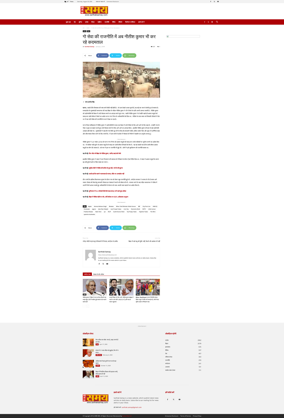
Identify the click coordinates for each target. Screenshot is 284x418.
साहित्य (100, 22)
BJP (139, 206)
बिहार (89, 31)
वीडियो (120, 22)
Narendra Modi (135, 209)
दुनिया (80, 22)
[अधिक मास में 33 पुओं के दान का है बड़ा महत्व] (88, 364)
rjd (105, 211)
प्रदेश (86, 22)
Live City (126, 209)
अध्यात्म (97, 365)
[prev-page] (84, 306)
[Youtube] (218, 1)
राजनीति (107, 22)
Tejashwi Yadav (143, 211)
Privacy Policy (197, 416)
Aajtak (90, 206)
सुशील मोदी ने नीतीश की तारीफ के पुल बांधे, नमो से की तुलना (106, 168)
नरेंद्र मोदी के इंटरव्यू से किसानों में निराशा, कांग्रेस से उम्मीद (100, 241)
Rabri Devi (98, 211)
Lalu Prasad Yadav (116, 209)
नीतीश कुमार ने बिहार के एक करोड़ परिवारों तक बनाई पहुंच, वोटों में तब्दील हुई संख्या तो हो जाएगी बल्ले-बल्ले (94, 299)
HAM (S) (155, 206)
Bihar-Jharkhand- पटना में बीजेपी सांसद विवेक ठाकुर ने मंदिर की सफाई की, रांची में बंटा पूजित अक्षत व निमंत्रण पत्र (147, 299)
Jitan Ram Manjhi (103, 209)
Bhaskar (111, 206)
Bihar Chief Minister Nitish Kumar (126, 206)
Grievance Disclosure (113, 1)
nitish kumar (152, 209)
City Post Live (146, 206)
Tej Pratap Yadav (132, 211)
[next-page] (87, 306)
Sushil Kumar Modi (118, 211)
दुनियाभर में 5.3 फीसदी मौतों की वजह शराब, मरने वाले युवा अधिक (107, 191)
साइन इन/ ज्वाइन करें (100, 1)
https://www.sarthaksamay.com (107, 255)
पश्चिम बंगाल (98, 355)
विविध (113, 22)
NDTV (144, 209)
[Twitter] (214, 1)
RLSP (109, 211)
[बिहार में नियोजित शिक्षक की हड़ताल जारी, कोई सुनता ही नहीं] (88, 374)
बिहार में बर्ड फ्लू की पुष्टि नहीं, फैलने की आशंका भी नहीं (144, 241)
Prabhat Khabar (88, 211)
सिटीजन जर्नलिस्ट (130, 22)
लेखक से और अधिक (98, 274)
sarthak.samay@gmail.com (132, 407)
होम (83, 28)
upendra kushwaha (89, 214)
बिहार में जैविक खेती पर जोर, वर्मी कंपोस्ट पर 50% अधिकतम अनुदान (108, 197)
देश (75, 22)
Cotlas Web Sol (126, 416)
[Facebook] (210, 1)
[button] (217, 22)
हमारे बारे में (141, 22)
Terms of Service (185, 416)
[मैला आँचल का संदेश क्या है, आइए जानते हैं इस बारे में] (88, 342)
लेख (97, 344)
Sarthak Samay (89, 46)
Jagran (94, 209)
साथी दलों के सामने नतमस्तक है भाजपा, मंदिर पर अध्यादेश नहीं (106, 174)
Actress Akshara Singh (100, 206)
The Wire (152, 211)
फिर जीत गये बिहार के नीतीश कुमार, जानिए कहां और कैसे (105, 153)
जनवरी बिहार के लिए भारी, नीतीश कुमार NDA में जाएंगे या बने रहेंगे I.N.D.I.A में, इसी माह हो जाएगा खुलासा (121, 299)
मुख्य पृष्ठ (68, 22)
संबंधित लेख (87, 274)
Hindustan (87, 209)
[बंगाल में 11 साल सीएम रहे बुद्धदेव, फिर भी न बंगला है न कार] (88, 353)
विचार (93, 22)
